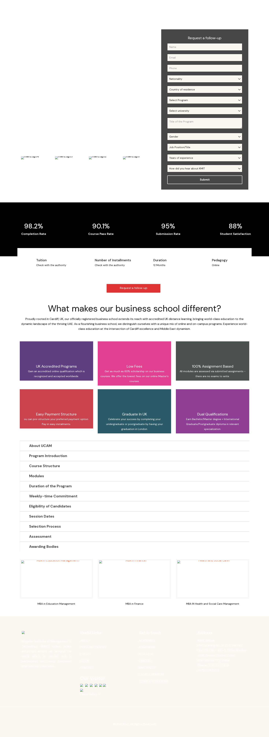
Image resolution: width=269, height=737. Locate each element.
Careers (145, 661)
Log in (84, 661)
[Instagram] (142, 731)
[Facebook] (127, 731)
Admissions (147, 647)
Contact (87, 668)
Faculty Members (151, 674)
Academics (147, 640)
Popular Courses (93, 647)
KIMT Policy (147, 668)
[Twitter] (132, 731)
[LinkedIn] (137, 731)
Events (85, 654)
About (85, 640)
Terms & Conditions (153, 681)
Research (146, 654)
